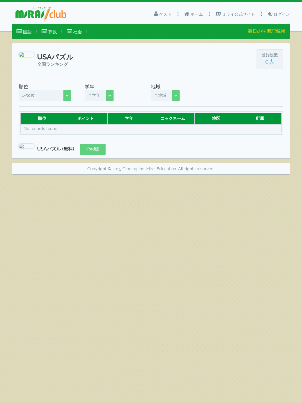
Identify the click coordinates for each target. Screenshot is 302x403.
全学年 (94, 95)
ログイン (281, 14)
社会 (77, 32)
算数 (52, 32)
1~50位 (28, 95)
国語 (27, 32)
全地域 (160, 95)
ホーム (196, 14)
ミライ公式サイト (238, 14)
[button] (93, 149)
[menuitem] (24, 32)
